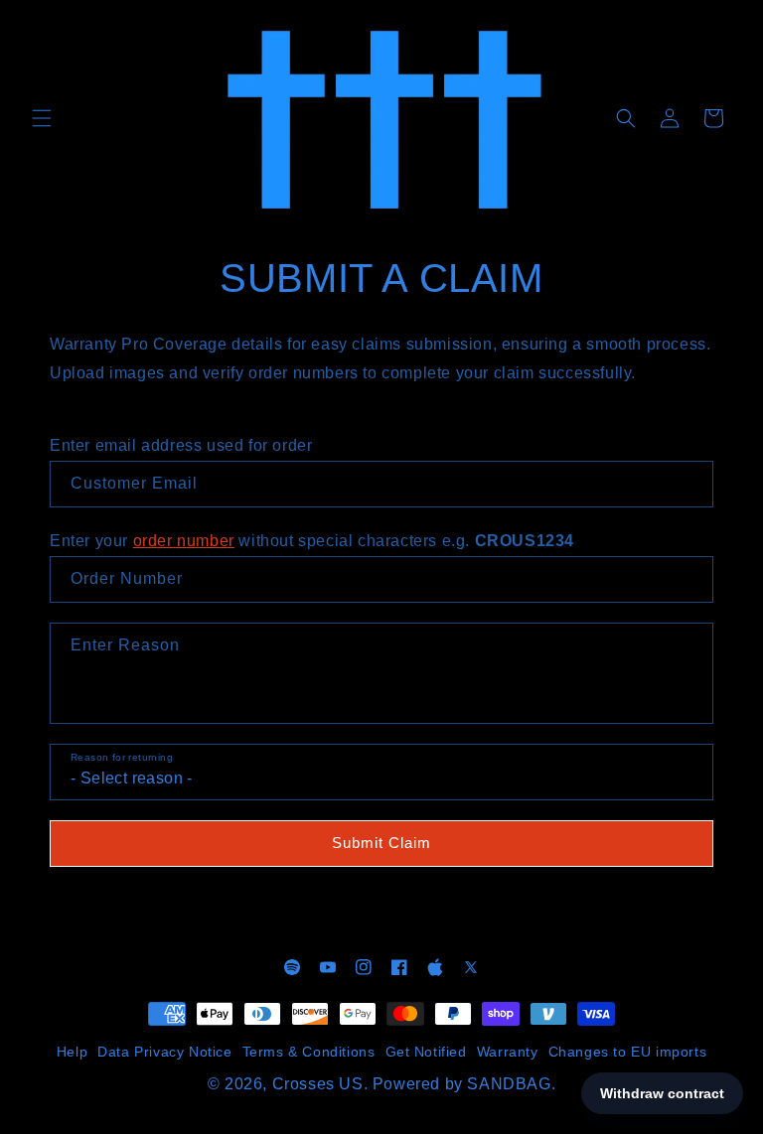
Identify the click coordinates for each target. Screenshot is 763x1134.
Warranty (507, 1052)
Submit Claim (381, 842)
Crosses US (318, 1083)
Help (72, 1052)
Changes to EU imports (627, 1052)
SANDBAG (508, 1083)
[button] (42, 118)
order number (183, 540)
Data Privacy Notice (164, 1052)
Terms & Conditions (309, 1052)
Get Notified (426, 1052)
